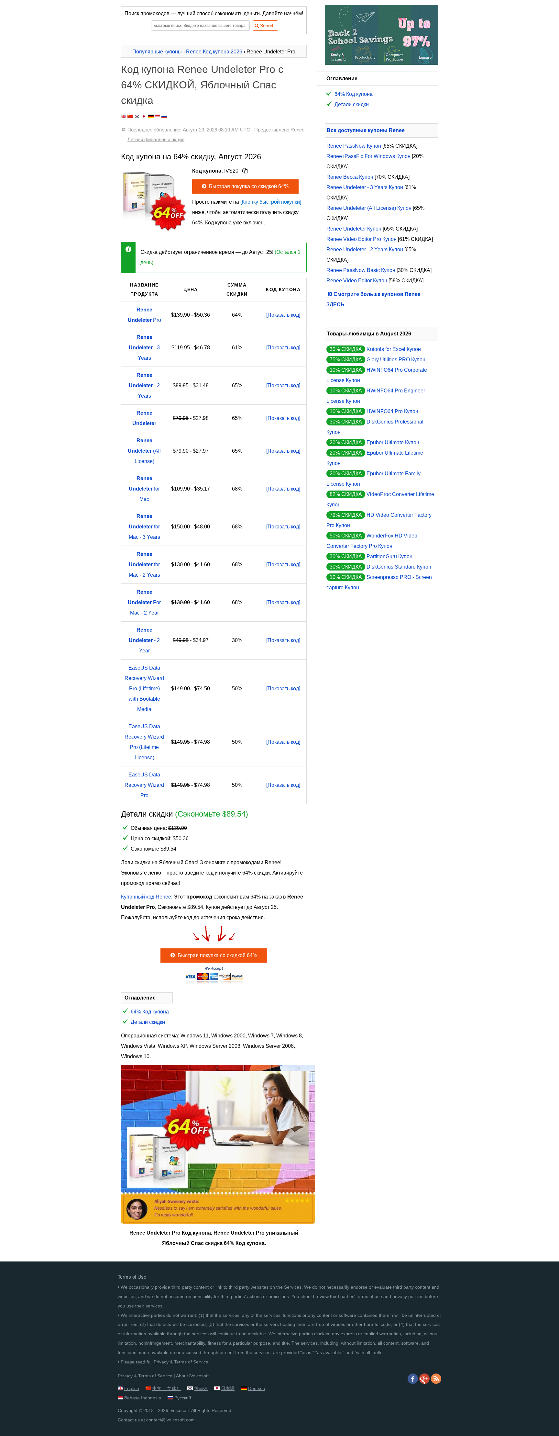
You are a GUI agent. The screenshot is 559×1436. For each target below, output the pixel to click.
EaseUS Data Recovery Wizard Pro (144, 785)
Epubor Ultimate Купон (393, 442)
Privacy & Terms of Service (181, 1361)
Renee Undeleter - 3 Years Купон (364, 187)
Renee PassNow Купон (353, 146)
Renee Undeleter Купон (353, 229)
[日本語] (144, 116)
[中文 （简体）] (130, 116)
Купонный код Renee (146, 896)
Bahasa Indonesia (142, 1397)
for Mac (144, 489)
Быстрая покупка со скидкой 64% (248, 186)
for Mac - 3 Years (144, 527)
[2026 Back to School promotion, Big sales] (381, 63)
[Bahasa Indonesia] (157, 116)
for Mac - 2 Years (144, 564)
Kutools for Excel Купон (394, 349)
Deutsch (256, 1388)
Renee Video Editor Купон (356, 280)
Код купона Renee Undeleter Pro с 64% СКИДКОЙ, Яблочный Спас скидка (202, 84)
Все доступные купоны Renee (366, 130)
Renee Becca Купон (349, 177)
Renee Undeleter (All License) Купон (368, 208)
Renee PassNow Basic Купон (360, 270)
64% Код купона (150, 1011)
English (131, 1388)
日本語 (228, 1388)
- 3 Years (144, 347)
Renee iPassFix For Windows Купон (368, 156)
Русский (182, 1397)
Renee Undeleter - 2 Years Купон (364, 249)
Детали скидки (148, 1022)
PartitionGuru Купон (389, 556)
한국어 (201, 1388)
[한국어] (137, 116)
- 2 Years (144, 385)
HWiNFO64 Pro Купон (392, 411)
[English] (123, 116)
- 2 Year (144, 640)
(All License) (144, 451)
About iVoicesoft (192, 1375)
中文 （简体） (166, 1388)
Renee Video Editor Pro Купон (361, 239)
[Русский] (164, 116)
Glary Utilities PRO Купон (396, 359)
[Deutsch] (151, 116)
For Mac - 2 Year (144, 602)
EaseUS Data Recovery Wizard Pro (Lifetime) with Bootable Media (144, 688)
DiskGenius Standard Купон (399, 567)
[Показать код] (283, 315)
